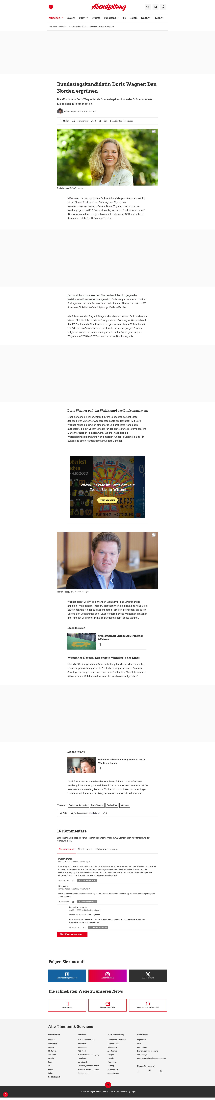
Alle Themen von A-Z (86, 1040)
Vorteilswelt (82, 1062)
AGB (139, 1043)
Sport (82, 17)
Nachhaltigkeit (54, 1077)
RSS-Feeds (82, 1051)
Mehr (158, 17)
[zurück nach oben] (108, 1086)
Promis (96, 17)
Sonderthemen (113, 1073)
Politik (133, 17)
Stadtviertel (52, 1043)
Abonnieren (112, 1047)
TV (124, 17)
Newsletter (82, 1043)
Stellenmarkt (83, 1073)
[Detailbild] (154, 131)
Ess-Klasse (82, 1058)
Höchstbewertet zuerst (106, 849)
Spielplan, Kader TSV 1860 (88, 1069)
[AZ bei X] (160, 1071)
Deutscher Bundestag (78, 805)
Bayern (71, 17)
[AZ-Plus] (51, 7)
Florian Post (81, 202)
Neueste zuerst (66, 849)
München (54, 17)
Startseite (53, 26)
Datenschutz (142, 1047)
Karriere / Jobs (113, 1043)
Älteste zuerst (85, 849)
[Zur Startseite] (108, 10)
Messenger (82, 1047)
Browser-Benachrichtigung (88, 1055)
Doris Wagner (113, 206)
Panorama (110, 17)
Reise (50, 1073)
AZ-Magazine (113, 1069)
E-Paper (111, 1055)
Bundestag (122, 336)
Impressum (141, 1040)
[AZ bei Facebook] (138, 1071)
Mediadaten (112, 1062)
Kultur (145, 17)
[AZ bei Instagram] (149, 1071)
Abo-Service (112, 1051)
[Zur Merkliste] (156, 7)
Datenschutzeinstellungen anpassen (151, 1058)
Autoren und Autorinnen (117, 1040)
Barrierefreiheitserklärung (147, 1051)
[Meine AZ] (163, 7)
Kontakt (111, 1058)
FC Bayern (52, 1051)
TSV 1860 (52, 1055)
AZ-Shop (111, 1066)
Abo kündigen (142, 1055)
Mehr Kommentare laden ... (72, 934)
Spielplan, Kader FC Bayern (88, 1066)
